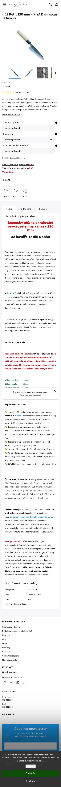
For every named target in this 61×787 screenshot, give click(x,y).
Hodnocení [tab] (25, 209)
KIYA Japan (32, 589)
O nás (4, 643)
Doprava (6, 635)
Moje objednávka (9, 660)
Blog (4, 639)
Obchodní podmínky (11, 627)
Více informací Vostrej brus (17, 168)
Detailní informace (11, 114)
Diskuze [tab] (42, 209)
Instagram (11, 682)
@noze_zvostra (24, 682)
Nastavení (30, 766)
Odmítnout (30, 781)
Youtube (18, 682)
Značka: (7, 86)
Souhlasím (30, 773)
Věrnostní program (10, 655)
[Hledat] (50, 4)
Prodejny (6, 647)
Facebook (4, 682)
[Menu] (4, 4)
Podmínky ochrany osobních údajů (17, 631)
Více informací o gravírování (18, 164)
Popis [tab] (9, 209)
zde (41, 761)
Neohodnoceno (22, 92)
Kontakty (6, 651)
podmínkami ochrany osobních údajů (30, 736)
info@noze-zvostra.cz (12, 677)
